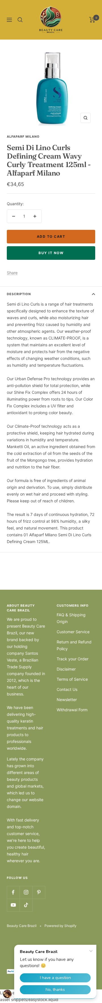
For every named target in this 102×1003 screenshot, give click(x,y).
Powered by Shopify (60, 926)
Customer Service (73, 631)
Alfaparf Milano (23, 137)
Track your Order (72, 658)
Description (19, 294)
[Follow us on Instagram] (26, 892)
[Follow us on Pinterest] (38, 892)
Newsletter (67, 699)
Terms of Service (72, 679)
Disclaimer (66, 669)
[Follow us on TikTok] (26, 905)
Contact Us (67, 689)
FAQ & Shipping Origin (71, 618)
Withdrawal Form (72, 709)
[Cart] (92, 20)
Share (12, 272)
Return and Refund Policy (74, 645)
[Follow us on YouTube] (13, 905)
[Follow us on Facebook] (13, 892)
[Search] (20, 19)
